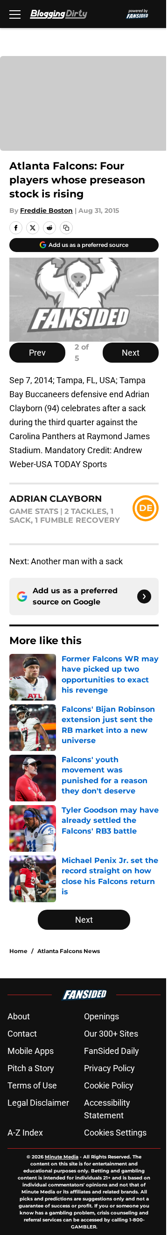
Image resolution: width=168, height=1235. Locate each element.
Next (131, 353)
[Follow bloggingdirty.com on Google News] (144, 596)
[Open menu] (15, 14)
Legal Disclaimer (38, 1103)
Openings (101, 1016)
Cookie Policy (108, 1085)
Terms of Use (32, 1085)
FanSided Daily (111, 1051)
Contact (22, 1034)
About (18, 1016)
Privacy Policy (109, 1068)
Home (18, 950)
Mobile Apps (30, 1051)
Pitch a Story (30, 1068)
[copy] (66, 227)
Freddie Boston (46, 210)
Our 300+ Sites (111, 1034)
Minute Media (61, 1157)
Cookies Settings (115, 1132)
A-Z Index (25, 1132)
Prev (37, 353)
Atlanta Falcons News (68, 950)
